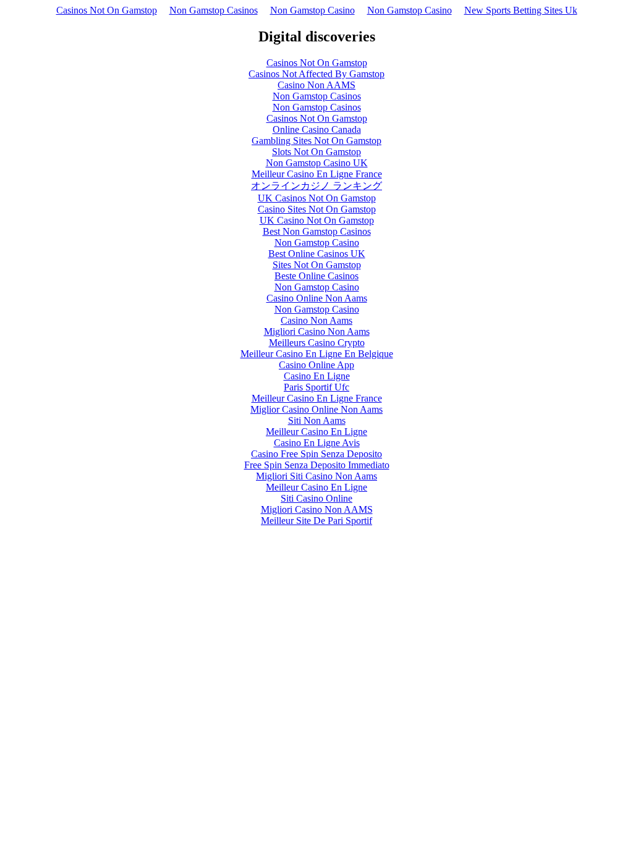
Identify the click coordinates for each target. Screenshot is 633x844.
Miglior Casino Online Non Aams (316, 409)
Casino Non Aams (316, 320)
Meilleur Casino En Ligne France (317, 174)
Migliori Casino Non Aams (317, 331)
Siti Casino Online (316, 498)
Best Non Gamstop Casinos (317, 231)
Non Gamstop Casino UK (317, 163)
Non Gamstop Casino (312, 10)
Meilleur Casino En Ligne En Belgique (316, 353)
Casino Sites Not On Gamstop (317, 209)
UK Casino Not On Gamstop (317, 220)
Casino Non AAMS (316, 85)
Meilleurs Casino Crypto (317, 342)
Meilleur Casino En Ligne (316, 431)
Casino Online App (316, 365)
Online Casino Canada (317, 129)
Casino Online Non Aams (316, 298)
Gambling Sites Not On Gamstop (316, 140)
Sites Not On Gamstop (317, 265)
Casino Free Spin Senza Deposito (316, 454)
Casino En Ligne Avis (317, 442)
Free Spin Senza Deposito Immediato (316, 465)
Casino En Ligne (317, 376)
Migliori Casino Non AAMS (317, 509)
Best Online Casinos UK (316, 253)
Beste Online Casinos (316, 276)
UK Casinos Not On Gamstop (317, 198)
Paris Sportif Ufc (316, 387)
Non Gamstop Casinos (213, 10)
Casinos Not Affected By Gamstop (316, 74)
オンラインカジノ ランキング (316, 185)
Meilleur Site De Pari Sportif (316, 520)
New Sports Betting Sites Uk (520, 10)
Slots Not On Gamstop (316, 151)
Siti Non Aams (317, 420)
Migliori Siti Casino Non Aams (316, 476)
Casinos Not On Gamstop (106, 10)
